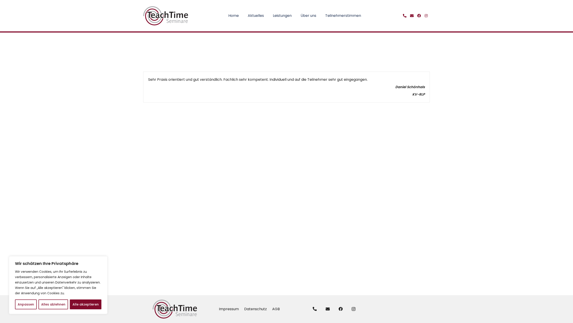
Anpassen (26, 304)
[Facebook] (341, 309)
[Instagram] (353, 309)
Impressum (229, 309)
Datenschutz (255, 309)
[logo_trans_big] (165, 15)
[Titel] (404, 15)
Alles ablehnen (53, 304)
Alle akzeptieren (86, 304)
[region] (58, 285)
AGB (276, 309)
